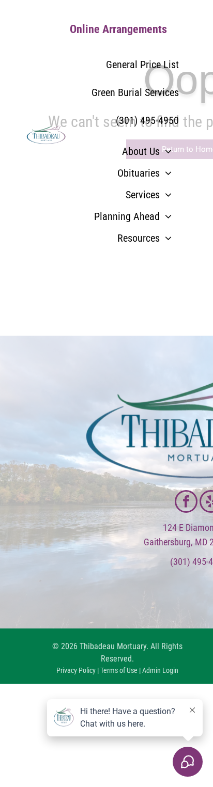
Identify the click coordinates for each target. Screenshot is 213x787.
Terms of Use (119, 670)
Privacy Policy (76, 670)
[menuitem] (146, 151)
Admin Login (160, 670)
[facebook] (186, 502)
